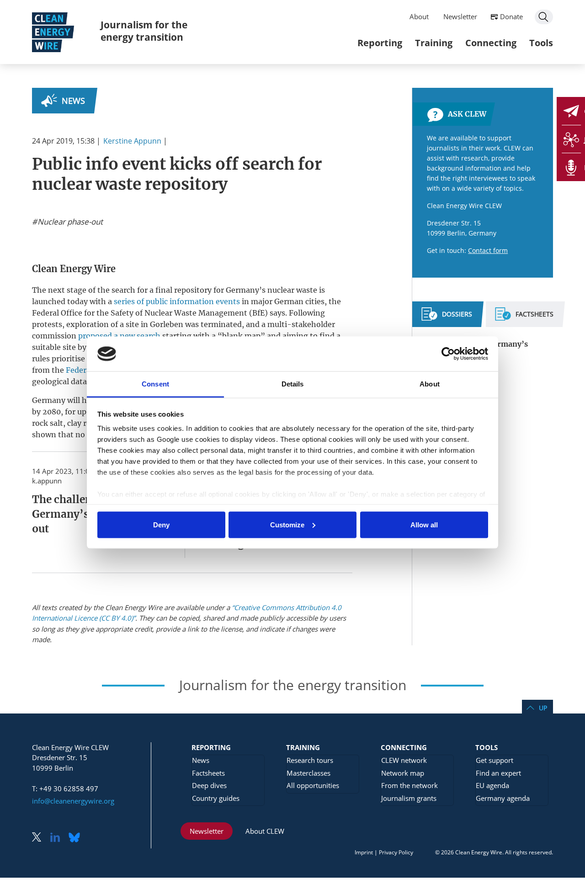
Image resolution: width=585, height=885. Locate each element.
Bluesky (77, 838)
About (419, 16)
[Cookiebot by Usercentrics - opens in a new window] (448, 353)
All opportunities (313, 785)
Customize (287, 524)
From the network (409, 785)
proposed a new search (119, 335)
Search (544, 17)
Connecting (490, 43)
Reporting (379, 43)
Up (543, 707)
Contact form (488, 250)
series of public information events (177, 301)
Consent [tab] (155, 384)
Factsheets (208, 773)
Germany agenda (503, 798)
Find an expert (498, 773)
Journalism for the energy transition (144, 30)
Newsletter (460, 16)
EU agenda (492, 785)
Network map (402, 773)
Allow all (424, 524)
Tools (541, 43)
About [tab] (430, 384)
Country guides (215, 798)
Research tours (310, 760)
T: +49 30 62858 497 (65, 788)
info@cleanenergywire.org (73, 800)
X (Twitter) (40, 838)
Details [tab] (293, 384)
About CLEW (264, 831)
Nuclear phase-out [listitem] (69, 222)
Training (433, 43)
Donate (511, 16)
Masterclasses (308, 773)
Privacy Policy (396, 852)
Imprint (364, 852)
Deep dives (209, 785)
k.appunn (47, 480)
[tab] (446, 317)
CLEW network (404, 760)
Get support (494, 760)
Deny (161, 524)
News (73, 100)
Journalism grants (408, 798)
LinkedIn (58, 838)
